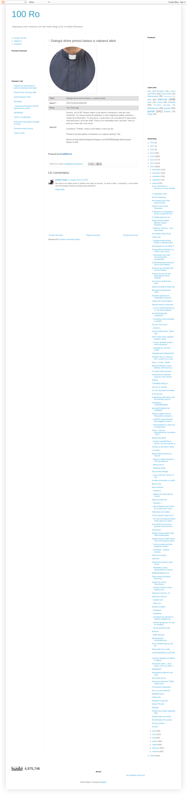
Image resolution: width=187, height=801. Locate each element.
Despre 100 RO (20, 38)
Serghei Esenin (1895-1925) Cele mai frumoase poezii (163, 540)
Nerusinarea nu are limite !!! (163, 246)
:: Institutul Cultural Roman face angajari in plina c (162, 420)
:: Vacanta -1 (157, 503)
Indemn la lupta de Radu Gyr (163, 287)
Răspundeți (59, 190)
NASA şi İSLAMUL (159, 438)
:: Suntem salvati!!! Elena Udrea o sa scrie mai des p (163, 442)
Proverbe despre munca (23, 129)
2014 (152, 153)
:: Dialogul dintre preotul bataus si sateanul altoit (162, 242)
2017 (152, 146)
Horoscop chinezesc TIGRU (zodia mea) (163, 682)
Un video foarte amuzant (161, 371)
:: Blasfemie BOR (158, 468)
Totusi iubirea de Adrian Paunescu (161, 578)
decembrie (156, 170)
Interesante (153, 96)
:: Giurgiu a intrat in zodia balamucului (162, 589)
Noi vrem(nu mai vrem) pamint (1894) (161, 202)
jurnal (151, 111)
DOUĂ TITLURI (158, 704)
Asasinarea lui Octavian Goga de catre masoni (162, 376)
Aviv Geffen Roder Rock (161, 234)
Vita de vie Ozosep (159, 387)
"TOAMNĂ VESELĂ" (160, 384)
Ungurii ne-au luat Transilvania (159, 583)
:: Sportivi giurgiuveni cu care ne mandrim (163, 624)
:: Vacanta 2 (156, 491)
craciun (160, 102)
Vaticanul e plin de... (160, 597)
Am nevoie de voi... (159, 678)
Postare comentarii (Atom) (70, 239)
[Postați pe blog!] (92, 164)
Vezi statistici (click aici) (135, 775)
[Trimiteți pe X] (95, 164)
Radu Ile (155, 631)
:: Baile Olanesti (158, 635)
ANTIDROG (18, 113)
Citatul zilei (156, 237)
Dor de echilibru (158, 723)
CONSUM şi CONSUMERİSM (160, 404)
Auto (149, 91)
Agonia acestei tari (159, 500)
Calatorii (172, 91)
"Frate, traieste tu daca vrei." (163, 515)
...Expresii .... (157, 328)
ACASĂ (155, 727)
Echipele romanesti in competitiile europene (161, 297)
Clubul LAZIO (19, 133)
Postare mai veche (130, 235)
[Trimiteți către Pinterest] (100, 164)
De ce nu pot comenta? (161, 691)
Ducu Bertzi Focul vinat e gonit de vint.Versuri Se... (163, 525)
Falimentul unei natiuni (161, 512)
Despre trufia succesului (161, 717)
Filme (153, 94)
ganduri (167, 108)
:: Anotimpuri (157, 613)
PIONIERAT (156, 669)
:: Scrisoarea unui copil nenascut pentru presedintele (161, 257)
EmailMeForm (65, 154)
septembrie (157, 180)
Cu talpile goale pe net (161, 217)
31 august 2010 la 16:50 (78, 180)
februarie (156, 748)
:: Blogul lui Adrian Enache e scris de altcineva (163, 460)
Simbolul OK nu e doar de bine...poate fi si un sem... (163, 358)
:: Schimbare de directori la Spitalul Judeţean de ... (162, 618)
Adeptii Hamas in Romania (162, 305)
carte (149, 102)
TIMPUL (155, 380)
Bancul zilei (156, 484)
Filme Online (166, 94)
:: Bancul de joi (158, 465)
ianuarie (155, 752)
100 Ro (26, 14)
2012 (152, 160)
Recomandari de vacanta (162, 720)
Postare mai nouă (56, 235)
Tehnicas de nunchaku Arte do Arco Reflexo (162, 269)
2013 (152, 156)
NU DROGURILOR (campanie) (159, 315)
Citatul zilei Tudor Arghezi (162, 301)
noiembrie (156, 173)
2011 (152, 163)
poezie (167, 111)
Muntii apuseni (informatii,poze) (159, 639)
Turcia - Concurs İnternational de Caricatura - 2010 (163, 432)
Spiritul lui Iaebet (158, 607)
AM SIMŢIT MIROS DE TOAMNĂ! (161, 409)
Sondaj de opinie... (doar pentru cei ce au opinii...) (163, 665)
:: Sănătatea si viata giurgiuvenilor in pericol (162, 569)
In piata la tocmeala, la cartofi (163, 480)
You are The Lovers (159, 325)
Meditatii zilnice (158, 694)
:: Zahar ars (156, 603)
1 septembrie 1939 (159, 194)
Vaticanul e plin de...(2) (161, 593)
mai (154, 738)
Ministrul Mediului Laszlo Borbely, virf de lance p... (162, 367)
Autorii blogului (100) (22, 97)
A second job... (157, 394)
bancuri (162, 99)
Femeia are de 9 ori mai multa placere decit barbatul (161, 276)
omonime (155, 559)
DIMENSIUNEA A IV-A (160, 573)
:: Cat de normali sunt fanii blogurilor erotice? (162, 545)
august (155, 183)
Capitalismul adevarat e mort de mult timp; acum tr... (163, 398)
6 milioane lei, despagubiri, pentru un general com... (162, 213)
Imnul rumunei (157, 487)
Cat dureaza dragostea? (161, 687)
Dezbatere (18, 102)
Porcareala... (157, 530)
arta (149, 99)
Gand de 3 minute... (159, 555)
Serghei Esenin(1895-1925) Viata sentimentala (163, 534)
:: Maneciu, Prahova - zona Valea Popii (162, 229)
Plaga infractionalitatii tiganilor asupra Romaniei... (160, 223)
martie (155, 745)
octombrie (156, 176)
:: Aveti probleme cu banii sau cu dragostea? (163, 426)
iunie (154, 734)
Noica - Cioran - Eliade (161, 362)
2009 (152, 756)
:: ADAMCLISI (157, 600)
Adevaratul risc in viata (161, 649)
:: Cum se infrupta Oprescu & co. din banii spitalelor (163, 309)
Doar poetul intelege (160, 472)
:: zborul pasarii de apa (161, 628)
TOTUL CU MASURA (22, 117)
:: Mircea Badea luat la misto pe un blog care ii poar (163, 507)
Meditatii (155, 708)
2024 (152, 143)
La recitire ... (157, 450)
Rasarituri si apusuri (160, 701)
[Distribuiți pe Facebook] (97, 164)
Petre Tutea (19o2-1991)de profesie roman (163, 338)
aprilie (155, 741)
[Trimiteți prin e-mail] (89, 164)
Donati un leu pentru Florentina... (160, 207)
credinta (171, 102)
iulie (154, 731)
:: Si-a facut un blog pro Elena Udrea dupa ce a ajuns (163, 520)
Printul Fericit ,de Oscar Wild (25, 92)
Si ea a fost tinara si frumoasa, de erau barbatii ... (163, 188)
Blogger (103, 782)
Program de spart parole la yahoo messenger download (25, 87)
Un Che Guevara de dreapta (163, 390)
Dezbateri (18, 44)
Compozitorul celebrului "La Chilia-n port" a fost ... (163, 250)
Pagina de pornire (93, 235)
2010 (152, 167)
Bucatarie (160, 91)
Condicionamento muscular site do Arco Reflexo (163, 264)
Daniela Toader (61, 180)
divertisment (153, 108)
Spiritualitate (168, 96)
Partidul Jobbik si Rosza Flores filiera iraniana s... (163, 415)
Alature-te (18, 41)
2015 (152, 150)
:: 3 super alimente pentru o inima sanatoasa (163, 343)
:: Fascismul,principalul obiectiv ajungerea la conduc (26, 107)
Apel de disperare (159, 197)
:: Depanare (156, 610)
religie (150, 114)
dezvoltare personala (162, 105)
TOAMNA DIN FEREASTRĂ (163, 353)
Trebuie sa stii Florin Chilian (163, 447)
